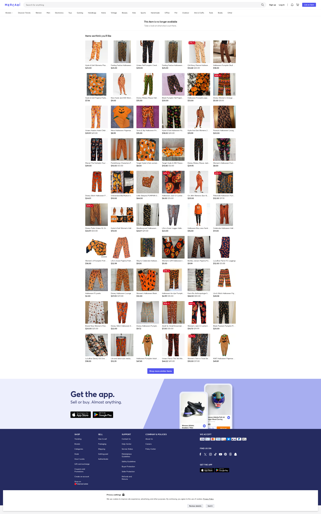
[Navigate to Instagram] (210, 454)
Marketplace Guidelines (127, 455)
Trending (77, 439)
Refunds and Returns (127, 477)
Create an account (81, 476)
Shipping (101, 449)
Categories (78, 449)
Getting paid (103, 454)
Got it (210, 506)
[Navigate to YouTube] (220, 454)
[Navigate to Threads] (230, 454)
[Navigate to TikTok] (215, 454)
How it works (79, 459)
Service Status (127, 449)
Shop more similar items (160, 371)
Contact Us (126, 439)
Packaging (102, 444)
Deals (76, 454)
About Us (149, 439)
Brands (77, 444)
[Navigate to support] (202, 439)
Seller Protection (128, 471)
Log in (282, 4)
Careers (148, 444)
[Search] (262, 4)
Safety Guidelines (128, 461)
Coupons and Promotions (79, 470)
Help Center (126, 444)
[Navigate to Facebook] (200, 454)
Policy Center (150, 449)
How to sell (102, 439)
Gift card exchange (82, 464)
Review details (195, 506)
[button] (292, 4)
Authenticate (103, 459)
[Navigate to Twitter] (205, 454)
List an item (309, 5)
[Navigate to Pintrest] (225, 454)
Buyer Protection (128, 466)
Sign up (272, 4)
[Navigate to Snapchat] (235, 454)
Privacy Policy (208, 499)
